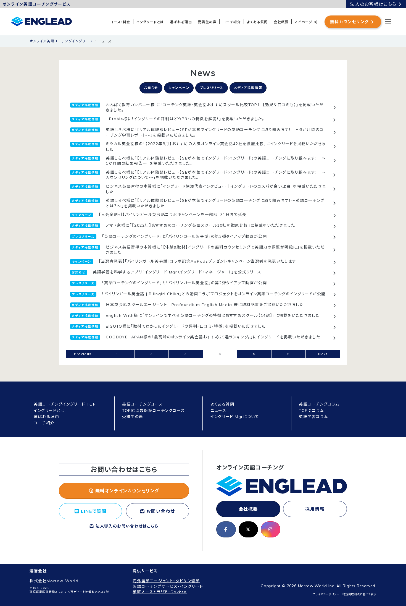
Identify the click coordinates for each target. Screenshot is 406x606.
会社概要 (281, 22)
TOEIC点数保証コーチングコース (153, 410)
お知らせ (151, 88)
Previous (83, 354)
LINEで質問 (93, 511)
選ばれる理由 (181, 22)
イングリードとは (150, 22)
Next (322, 354)
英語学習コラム (313, 416)
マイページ (304, 22)
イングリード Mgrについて (234, 416)
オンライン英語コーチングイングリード (61, 41)
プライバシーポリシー (326, 594)
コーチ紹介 (231, 22)
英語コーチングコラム (319, 404)
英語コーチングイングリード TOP (65, 404)
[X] (248, 529)
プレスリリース (211, 88)
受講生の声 (207, 22)
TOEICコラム (311, 410)
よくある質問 (257, 22)
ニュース (218, 410)
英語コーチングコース (142, 404)
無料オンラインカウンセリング (126, 490)
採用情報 (315, 509)
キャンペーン (178, 88)
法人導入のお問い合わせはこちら (126, 526)
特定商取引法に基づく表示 (359, 594)
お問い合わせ (160, 511)
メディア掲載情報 (248, 88)
